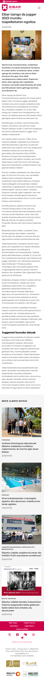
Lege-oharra (29, 626)
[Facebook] (17, 634)
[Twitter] (9, 634)
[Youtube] (25, 634)
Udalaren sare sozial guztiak (22, 642)
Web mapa (13, 623)
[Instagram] (33, 634)
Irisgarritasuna (29, 623)
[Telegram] (22, 637)
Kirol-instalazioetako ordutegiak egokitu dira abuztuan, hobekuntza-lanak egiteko (21, 501)
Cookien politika (22, 629)
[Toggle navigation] (39, 8)
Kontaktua (14, 626)
